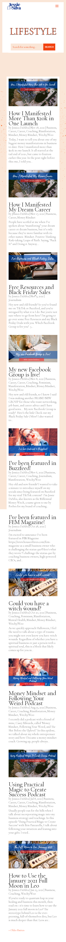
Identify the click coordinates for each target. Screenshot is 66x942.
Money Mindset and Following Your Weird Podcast (32, 698)
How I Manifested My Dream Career (30, 207)
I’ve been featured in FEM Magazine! (32, 519)
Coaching (32, 131)
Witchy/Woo (46, 135)
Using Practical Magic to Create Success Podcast (27, 789)
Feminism (44, 382)
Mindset (13, 135)
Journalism (15, 300)
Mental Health (17, 620)
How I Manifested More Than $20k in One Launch (31, 118)
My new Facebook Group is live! (30, 372)
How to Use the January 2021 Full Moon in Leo (28, 880)
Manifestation (47, 131)
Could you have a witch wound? (29, 605)
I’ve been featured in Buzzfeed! (32, 465)
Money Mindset (28, 135)
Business (51, 127)
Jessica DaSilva (20, 127)
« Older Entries (16, 930)
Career (12, 131)
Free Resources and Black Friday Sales (31, 289)
